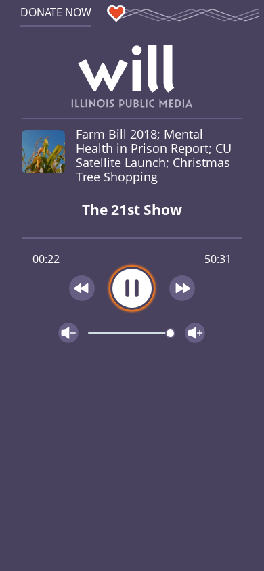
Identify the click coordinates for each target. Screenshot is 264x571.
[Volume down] (68, 333)
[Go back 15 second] (82, 288)
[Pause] (132, 288)
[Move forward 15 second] (183, 288)
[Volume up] (195, 333)
